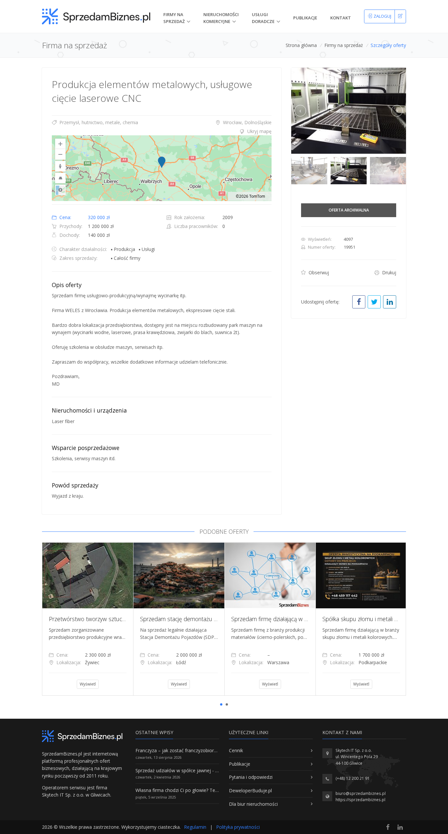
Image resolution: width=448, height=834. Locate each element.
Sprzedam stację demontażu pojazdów (189, 619)
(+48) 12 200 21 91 (353, 778)
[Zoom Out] (60, 154)
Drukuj (388, 272)
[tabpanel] (87, 618)
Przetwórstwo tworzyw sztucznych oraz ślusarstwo (113, 619)
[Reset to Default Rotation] (60, 166)
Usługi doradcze (263, 17)
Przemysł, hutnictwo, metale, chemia (98, 122)
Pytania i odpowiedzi (251, 777)
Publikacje (305, 18)
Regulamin (195, 827)
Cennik (236, 750)
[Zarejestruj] (400, 16)
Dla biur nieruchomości (253, 804)
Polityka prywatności (238, 827)
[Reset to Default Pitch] (60, 178)
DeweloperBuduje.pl (250, 790)
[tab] (162, 131)
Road (60, 190)
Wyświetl (88, 684)
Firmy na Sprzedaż (174, 17)
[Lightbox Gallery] (348, 111)
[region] (162, 168)
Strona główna (301, 45)
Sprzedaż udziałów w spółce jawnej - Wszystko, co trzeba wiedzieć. (206, 770)
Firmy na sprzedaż (343, 45)
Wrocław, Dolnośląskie (247, 122)
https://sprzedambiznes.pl (360, 799)
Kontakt (340, 18)
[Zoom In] (60, 144)
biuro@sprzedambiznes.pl (361, 793)
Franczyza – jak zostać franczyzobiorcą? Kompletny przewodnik (203, 750)
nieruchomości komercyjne (221, 17)
